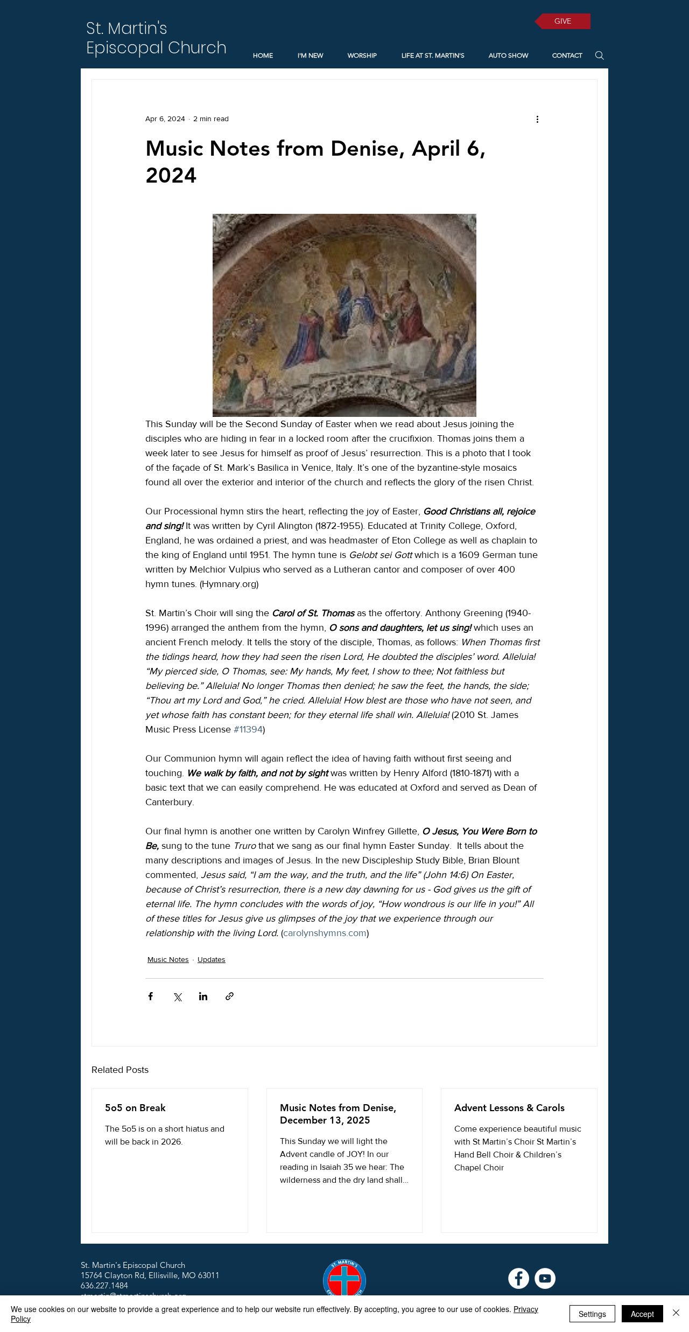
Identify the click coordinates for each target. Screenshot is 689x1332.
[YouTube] (545, 1278)
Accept (642, 1313)
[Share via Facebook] (150, 996)
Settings (592, 1313)
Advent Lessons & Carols (509, 1107)
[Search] (599, 55)
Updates (212, 959)
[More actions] (537, 118)
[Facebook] (518, 1278)
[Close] (676, 1313)
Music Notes (168, 959)
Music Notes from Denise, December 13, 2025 (338, 1113)
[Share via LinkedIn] (203, 996)
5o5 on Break (135, 1107)
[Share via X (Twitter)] (177, 996)
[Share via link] (229, 996)
